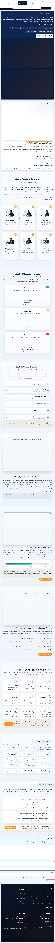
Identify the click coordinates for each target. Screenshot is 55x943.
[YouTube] (47, 907)
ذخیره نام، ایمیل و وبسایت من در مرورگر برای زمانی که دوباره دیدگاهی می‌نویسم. (35, 877)
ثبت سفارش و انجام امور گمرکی (18, 901)
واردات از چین (22, 896)
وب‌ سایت (53, 872)
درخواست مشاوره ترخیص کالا (45, 36)
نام (54, 861)
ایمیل (53, 867)
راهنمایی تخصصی (11, 827)
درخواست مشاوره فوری (45, 579)
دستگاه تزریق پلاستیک (20, 898)
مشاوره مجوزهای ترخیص (45, 654)
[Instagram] (51, 907)
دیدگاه (53, 844)
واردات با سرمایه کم (21, 893)
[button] (33, 3)
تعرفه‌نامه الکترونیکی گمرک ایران (36, 154)
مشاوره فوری (8, 724)
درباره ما (23, 903)
